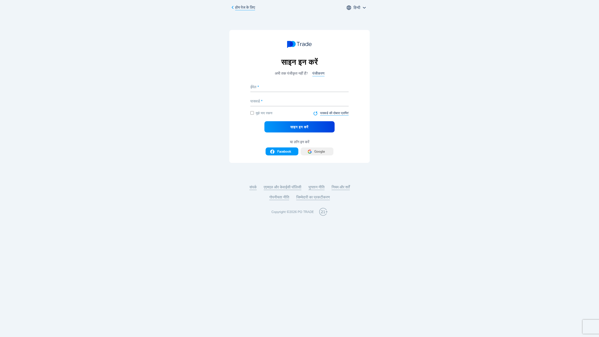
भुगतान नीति (316, 187)
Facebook (284, 151)
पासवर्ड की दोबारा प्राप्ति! (334, 113)
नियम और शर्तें (341, 187)
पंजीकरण (318, 73)
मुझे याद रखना (264, 113)
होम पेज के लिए (245, 7)
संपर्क (253, 187)
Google (319, 151)
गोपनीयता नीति (279, 197)
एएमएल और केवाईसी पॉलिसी (282, 187)
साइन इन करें (299, 127)
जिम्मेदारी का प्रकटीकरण (313, 197)
